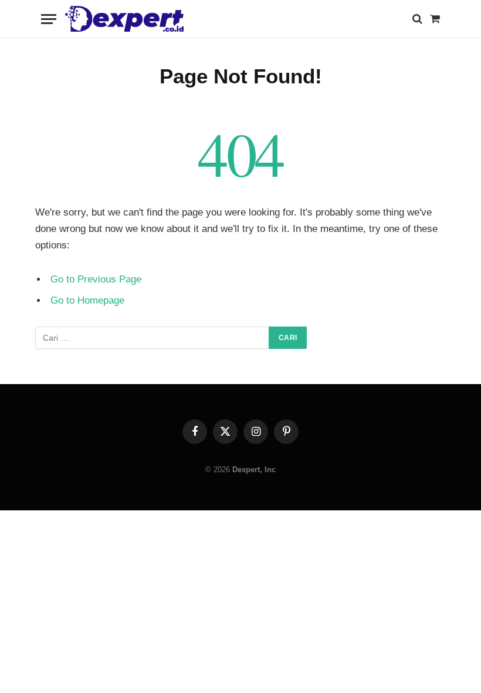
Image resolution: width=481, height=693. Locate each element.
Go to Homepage (87, 300)
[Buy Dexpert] (124, 19)
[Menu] (48, 19)
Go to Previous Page (95, 279)
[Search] (417, 19)
